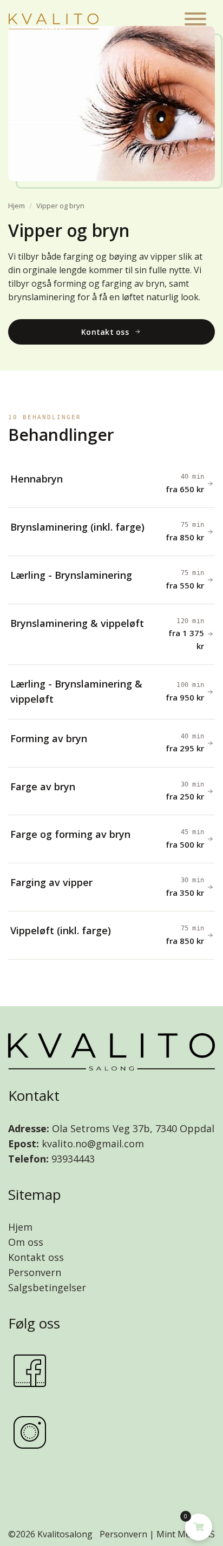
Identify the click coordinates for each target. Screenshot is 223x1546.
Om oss (25, 1242)
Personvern (34, 1272)
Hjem (16, 205)
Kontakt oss (36, 1257)
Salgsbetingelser (47, 1287)
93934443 (72, 1158)
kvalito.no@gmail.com (93, 1143)
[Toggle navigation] (195, 20)
